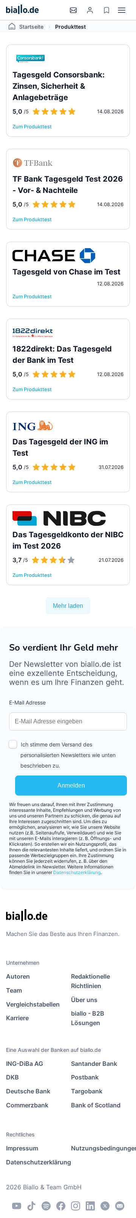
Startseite (31, 26)
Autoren (18, 976)
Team (14, 990)
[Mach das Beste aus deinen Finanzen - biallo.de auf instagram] (75, 1205)
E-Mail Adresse (27, 702)
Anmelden (71, 785)
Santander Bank (94, 1063)
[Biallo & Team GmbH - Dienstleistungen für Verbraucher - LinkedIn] (90, 1205)
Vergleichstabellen (33, 1004)
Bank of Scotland (96, 1105)
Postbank (85, 1077)
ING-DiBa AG (24, 1063)
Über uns (84, 1000)
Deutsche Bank (28, 1091)
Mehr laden (68, 606)
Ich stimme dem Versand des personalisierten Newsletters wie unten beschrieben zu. (68, 755)
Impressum (22, 1148)
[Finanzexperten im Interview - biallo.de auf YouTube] (16, 1205)
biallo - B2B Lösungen (87, 1018)
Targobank (86, 1091)
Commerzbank (27, 1105)
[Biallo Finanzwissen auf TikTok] (31, 1205)
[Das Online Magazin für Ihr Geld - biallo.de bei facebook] (60, 1205)
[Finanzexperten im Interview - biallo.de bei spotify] (46, 1205)
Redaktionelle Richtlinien (90, 981)
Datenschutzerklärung (76, 872)
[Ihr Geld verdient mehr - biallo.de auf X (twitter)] (105, 1205)
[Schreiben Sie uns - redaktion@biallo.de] (119, 1205)
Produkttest (70, 26)
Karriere (17, 1018)
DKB (12, 1077)
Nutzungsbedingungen (100, 1148)
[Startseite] (22, 10)
